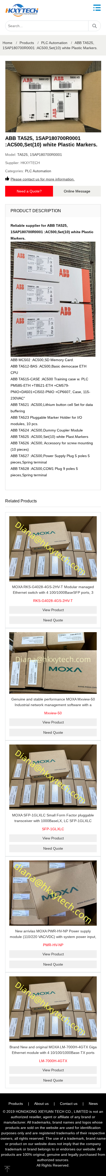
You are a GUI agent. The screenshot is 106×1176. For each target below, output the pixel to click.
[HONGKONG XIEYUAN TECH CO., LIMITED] (22, 10)
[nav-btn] (97, 8)
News (93, 1104)
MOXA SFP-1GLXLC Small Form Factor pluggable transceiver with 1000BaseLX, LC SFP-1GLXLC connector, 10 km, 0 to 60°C (53, 820)
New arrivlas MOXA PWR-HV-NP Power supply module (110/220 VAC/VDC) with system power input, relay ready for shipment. (53, 936)
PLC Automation (54, 43)
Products (27, 43)
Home (7, 43)
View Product (53, 610)
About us (41, 1104)
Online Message (77, 191)
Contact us (68, 1104)
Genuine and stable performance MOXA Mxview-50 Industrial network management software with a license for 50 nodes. (53, 705)
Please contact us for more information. (43, 179)
